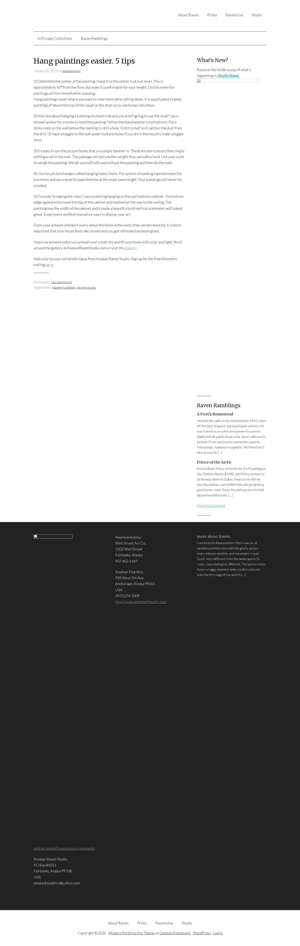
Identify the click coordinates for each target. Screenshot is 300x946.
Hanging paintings (64, 287)
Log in (217, 933)
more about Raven (213, 536)
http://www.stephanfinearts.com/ (141, 601)
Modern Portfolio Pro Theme (131, 933)
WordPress (202, 933)
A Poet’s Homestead (215, 414)
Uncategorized (61, 282)
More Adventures (211, 505)
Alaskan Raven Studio (74, 16)
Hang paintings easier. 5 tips (84, 61)
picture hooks (86, 287)
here (49, 264)
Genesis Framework (174, 933)
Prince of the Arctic (214, 462)
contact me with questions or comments (64, 848)
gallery (130, 248)
